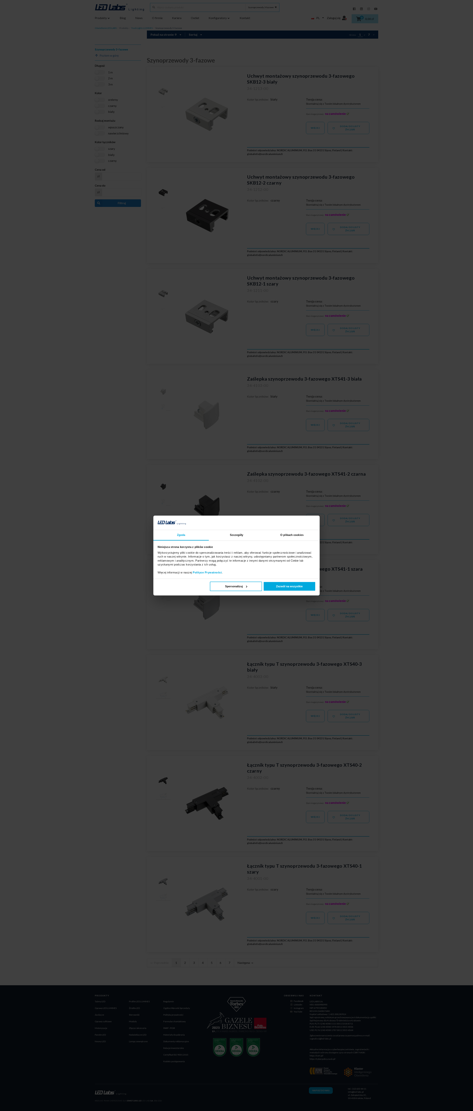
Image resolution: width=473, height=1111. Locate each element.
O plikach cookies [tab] (292, 534)
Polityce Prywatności (207, 572)
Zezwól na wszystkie (289, 586)
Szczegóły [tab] (236, 534)
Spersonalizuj (234, 586)
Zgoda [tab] (181, 534)
